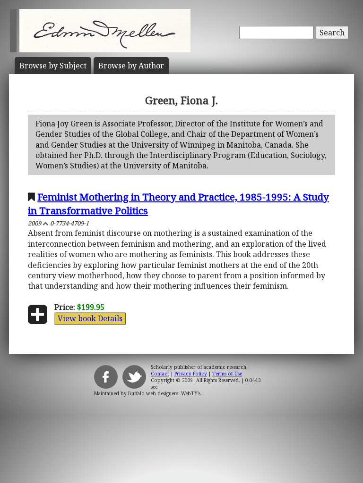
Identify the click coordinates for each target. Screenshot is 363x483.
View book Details (90, 318)
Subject (52, 65)
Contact (160, 373)
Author (131, 65)
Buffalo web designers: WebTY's (164, 393)
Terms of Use (227, 373)
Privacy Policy (190, 373)
